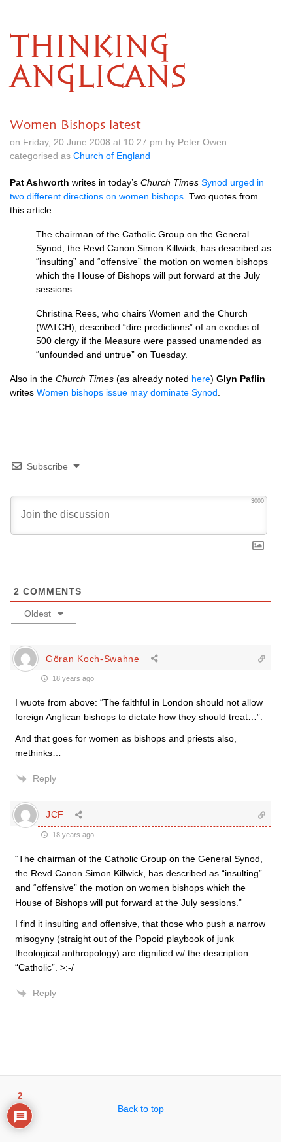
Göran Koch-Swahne (93, 658)
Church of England (111, 155)
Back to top (141, 1108)
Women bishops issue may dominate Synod (127, 392)
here (200, 378)
